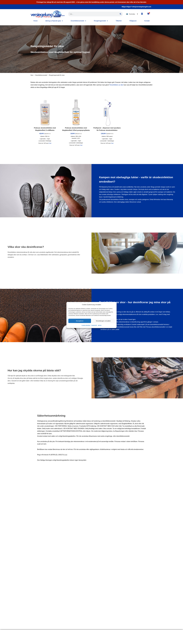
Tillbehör (119, 21)
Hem (31, 75)
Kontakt (147, 21)
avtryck (99, 325)
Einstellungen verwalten (103, 321)
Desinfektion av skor (116, 85)
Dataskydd (94, 325)
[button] (132, 14)
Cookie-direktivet (86, 325)
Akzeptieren (79, 321)
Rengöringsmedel (100, 21)
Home (35, 21)
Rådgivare (133, 21)
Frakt (50, 143)
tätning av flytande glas (53, 21)
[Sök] (120, 14)
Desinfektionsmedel (77, 21)
